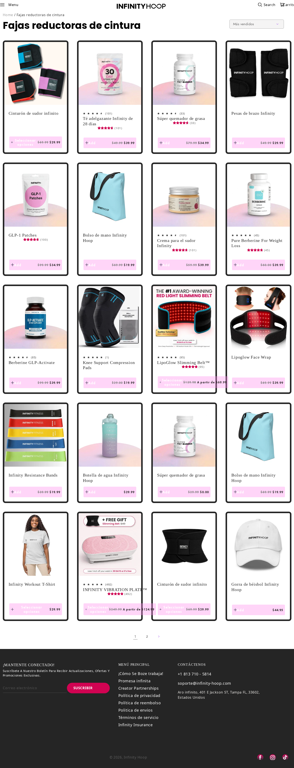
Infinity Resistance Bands (33, 475)
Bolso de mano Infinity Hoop (105, 238)
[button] (5, 4)
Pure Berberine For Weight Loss (257, 243)
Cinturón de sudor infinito (34, 113)
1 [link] (135, 636)
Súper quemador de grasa (181, 118)
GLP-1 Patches (23, 235)
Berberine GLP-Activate (32, 362)
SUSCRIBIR (83, 688)
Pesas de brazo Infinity (253, 113)
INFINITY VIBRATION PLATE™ (115, 589)
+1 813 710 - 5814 (194, 674)
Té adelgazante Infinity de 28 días (108, 121)
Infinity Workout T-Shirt (32, 584)
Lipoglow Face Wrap (251, 357)
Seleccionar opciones (38, 142)
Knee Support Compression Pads (109, 365)
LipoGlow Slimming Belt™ (183, 362)
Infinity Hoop (135, 757)
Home (8, 14)
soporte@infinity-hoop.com (204, 683)
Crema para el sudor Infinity (176, 243)
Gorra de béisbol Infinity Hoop (255, 587)
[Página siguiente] (158, 636)
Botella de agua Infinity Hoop (105, 478)
